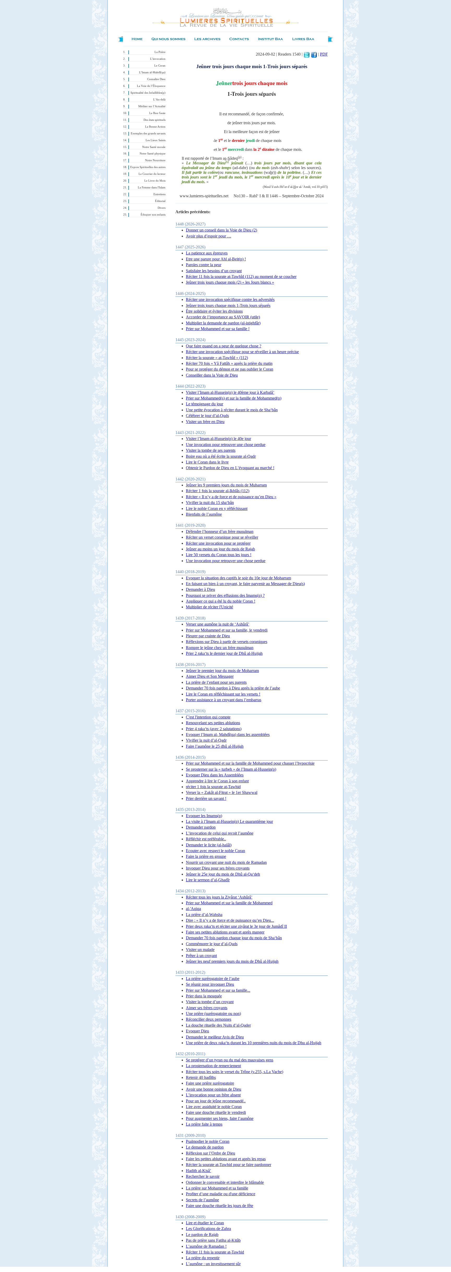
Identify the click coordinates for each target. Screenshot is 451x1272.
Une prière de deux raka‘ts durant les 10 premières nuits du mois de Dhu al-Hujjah (253, 1043)
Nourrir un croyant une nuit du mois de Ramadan (226, 862)
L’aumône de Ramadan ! (206, 1246)
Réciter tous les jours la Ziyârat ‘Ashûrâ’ (219, 897)
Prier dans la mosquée (204, 996)
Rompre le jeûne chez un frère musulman (219, 647)
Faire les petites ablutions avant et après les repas (226, 1159)
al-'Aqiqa (193, 908)
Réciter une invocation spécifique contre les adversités (230, 299)
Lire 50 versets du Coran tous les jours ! (218, 554)
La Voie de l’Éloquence (151, 86)
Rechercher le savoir (202, 1176)
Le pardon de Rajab (202, 1234)
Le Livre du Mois (154, 180)
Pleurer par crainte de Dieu (208, 636)
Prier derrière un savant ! (206, 798)
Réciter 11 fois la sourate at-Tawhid (215, 1252)
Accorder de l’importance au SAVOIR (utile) (223, 317)
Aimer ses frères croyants (206, 1008)
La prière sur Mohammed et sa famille (217, 1188)
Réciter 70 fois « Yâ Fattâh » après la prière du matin (229, 363)
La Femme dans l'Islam (151, 187)
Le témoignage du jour (204, 404)
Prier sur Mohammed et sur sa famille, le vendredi (227, 630)
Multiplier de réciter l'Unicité (209, 607)
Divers (161, 207)
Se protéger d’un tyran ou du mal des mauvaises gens (229, 1060)
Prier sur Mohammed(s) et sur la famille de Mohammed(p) (233, 398)
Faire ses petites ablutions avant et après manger (225, 932)
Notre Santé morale (153, 147)
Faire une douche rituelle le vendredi (216, 1112)
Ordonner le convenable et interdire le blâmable (225, 1182)
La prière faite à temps (204, 1124)
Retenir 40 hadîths (201, 1077)
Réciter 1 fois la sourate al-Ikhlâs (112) (217, 491)
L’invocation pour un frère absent (213, 1095)
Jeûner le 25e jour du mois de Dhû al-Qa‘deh (223, 874)
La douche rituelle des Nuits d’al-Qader (218, 1025)
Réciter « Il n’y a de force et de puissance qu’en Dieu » (231, 497)
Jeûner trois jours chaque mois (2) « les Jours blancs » (230, 282)
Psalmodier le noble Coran (207, 1141)
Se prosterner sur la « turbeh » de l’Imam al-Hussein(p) (231, 769)
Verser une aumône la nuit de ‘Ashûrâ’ (217, 624)
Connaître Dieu (156, 79)
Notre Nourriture (155, 160)
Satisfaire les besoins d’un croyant (214, 271)
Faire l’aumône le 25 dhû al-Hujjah (215, 746)
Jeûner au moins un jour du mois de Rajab (220, 549)
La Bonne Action (155, 126)
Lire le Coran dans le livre (207, 462)
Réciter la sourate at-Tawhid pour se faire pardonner (228, 1164)
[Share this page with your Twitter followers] (307, 54)
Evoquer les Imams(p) (204, 815)
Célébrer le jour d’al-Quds (207, 415)
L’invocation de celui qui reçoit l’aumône (219, 833)
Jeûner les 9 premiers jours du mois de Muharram (226, 485)
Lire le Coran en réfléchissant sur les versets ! (223, 694)
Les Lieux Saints (155, 140)
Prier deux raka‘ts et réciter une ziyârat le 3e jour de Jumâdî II (236, 926)
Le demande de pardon (205, 1147)
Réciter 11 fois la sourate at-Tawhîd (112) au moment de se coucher (241, 276)
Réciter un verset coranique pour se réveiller (222, 537)
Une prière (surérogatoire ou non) (213, 1013)
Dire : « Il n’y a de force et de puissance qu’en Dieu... (230, 920)
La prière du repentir (202, 1258)
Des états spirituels (154, 119)
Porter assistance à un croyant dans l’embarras (223, 700)
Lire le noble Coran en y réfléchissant (216, 508)
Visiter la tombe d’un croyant (210, 1002)
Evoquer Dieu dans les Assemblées (215, 775)
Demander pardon (201, 827)
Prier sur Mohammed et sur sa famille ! (218, 328)
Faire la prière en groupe (206, 856)
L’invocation (157, 58)
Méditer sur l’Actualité (151, 106)
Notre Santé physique (152, 153)
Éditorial (160, 201)
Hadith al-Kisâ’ (198, 1170)
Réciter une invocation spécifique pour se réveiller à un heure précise (242, 351)
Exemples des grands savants (148, 133)
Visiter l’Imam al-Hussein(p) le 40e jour (218, 438)
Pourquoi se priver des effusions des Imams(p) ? (225, 595)
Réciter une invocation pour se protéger (218, 543)
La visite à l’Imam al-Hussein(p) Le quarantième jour (229, 821)
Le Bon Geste (157, 113)
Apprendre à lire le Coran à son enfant (217, 781)
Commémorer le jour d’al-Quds (212, 944)
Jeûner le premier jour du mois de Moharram (222, 670)
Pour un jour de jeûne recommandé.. (216, 1101)
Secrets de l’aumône (202, 1200)
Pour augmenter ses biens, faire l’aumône (219, 1118)
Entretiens (159, 194)
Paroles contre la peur (203, 265)
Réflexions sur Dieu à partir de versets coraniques (226, 641)
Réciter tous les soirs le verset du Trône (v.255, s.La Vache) (234, 1071)
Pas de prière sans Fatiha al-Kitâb (213, 1240)
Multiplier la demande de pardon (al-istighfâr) (223, 323)
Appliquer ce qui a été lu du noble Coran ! (220, 601)
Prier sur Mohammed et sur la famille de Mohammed (229, 903)
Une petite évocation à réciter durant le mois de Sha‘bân (232, 410)
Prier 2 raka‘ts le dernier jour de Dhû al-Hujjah (224, 653)
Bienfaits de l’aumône (204, 514)
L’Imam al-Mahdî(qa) (152, 72)
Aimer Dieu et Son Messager (210, 676)
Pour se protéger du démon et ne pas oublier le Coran (229, 369)
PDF (324, 54)
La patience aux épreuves (207, 253)
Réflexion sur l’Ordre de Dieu (210, 1153)
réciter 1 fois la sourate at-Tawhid (213, 786)
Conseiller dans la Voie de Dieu (212, 375)
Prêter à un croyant (201, 955)
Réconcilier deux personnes (208, 1019)
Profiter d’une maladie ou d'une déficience (220, 1194)
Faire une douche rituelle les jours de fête (219, 1205)
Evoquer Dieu (197, 1031)
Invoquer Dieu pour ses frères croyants (218, 868)
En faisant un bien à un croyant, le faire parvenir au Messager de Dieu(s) (245, 583)
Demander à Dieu (200, 589)
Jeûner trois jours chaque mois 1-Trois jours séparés (228, 305)
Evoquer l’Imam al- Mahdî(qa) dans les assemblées (228, 734)
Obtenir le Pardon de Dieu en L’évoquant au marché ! (230, 468)
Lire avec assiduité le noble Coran (214, 1106)
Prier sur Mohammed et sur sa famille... (218, 990)
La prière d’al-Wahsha (204, 914)
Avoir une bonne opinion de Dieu (213, 1089)
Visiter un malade (200, 949)
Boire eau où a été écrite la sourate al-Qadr (221, 456)
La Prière (160, 52)
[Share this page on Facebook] (314, 54)
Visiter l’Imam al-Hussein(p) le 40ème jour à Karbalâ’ (230, 392)
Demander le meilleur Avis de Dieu (215, 1037)
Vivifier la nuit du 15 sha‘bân (210, 502)
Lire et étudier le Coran (205, 1223)
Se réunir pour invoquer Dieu (210, 984)
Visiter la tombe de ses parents (210, 450)
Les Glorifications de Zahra (208, 1228)
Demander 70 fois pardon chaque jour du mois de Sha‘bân (234, 938)
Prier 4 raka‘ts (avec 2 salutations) (213, 729)
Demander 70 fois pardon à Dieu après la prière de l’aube (233, 688)
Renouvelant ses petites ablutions (213, 723)
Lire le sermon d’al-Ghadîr (208, 880)
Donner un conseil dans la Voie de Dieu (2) (221, 230)
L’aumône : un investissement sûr (213, 1264)
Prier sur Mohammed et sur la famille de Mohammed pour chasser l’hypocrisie (250, 763)
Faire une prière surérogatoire (210, 1083)
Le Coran (159, 65)
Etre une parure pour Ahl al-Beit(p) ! (216, 259)
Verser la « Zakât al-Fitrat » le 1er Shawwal (221, 792)
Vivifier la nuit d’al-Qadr (206, 740)
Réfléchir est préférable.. (206, 839)
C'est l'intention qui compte (208, 717)
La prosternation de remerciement (213, 1065)
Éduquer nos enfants (153, 214)
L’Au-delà (159, 99)
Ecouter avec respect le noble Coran (215, 850)
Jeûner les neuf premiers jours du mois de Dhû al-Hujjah (232, 961)
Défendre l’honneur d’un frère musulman (219, 531)
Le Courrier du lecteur (152, 174)
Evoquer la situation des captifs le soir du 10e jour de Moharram (238, 578)
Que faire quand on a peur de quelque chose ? (223, 346)
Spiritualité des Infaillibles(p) (147, 92)
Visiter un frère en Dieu (205, 421)
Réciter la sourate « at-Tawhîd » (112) (217, 357)
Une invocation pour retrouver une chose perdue (225, 444)
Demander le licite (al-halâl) (209, 845)
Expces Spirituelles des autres (147, 167)
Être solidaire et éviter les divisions (214, 311)
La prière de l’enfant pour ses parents (216, 682)
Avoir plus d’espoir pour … (208, 236)
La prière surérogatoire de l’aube (212, 978)
